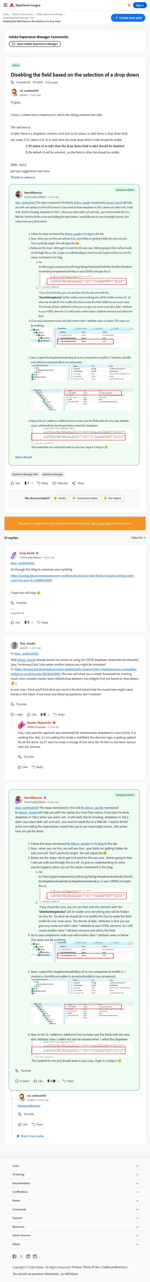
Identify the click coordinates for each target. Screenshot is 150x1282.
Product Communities (22, 14)
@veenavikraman (29, 1106)
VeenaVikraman (33, 192)
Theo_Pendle (27, 643)
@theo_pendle (82, 202)
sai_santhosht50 (29, 90)
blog (90, 234)
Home (6, 14)
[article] (74, 588)
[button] (128, 18)
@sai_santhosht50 (25, 202)
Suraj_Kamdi (27, 553)
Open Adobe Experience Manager (37, 44)
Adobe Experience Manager (50, 14)
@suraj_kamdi (114, 202)
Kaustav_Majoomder (39, 722)
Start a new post (100, 523)
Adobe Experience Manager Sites (18, 17)
